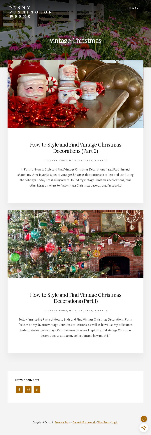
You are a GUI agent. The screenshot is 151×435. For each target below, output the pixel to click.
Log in (114, 422)
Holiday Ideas (80, 160)
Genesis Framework (84, 422)
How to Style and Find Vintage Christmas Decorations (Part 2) (75, 147)
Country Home (55, 160)
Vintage (100, 160)
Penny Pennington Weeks (31, 12)
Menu (136, 8)
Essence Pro (62, 422)
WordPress (103, 422)
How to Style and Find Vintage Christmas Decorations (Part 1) (75, 298)
